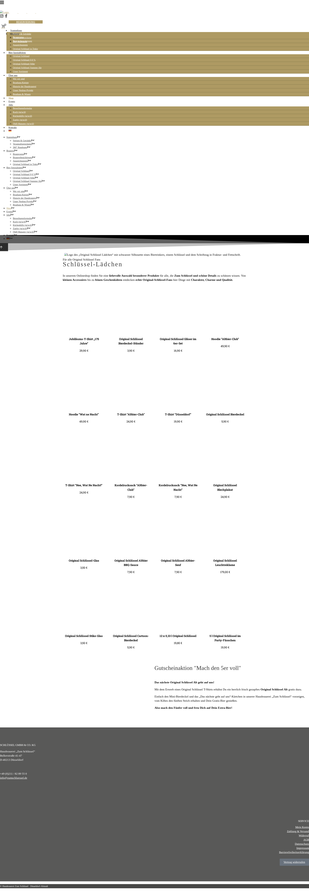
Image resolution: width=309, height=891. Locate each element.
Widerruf (304, 835)
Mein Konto (302, 827)
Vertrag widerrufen (294, 862)
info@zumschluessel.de (13, 777)
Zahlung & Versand (298, 831)
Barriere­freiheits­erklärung (294, 852)
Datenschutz (302, 843)
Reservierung (25, 22)
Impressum (302, 848)
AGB (306, 839)
